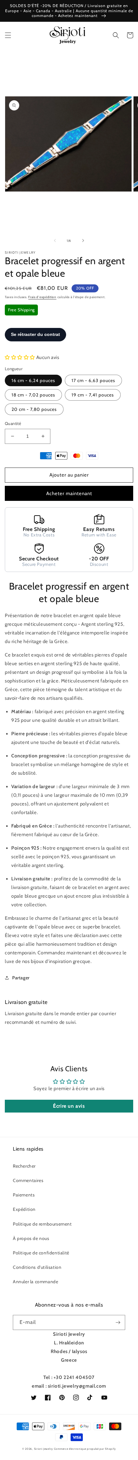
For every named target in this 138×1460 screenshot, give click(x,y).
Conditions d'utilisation (37, 1267)
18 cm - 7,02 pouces (33, 395)
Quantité (13, 423)
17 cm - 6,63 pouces (93, 380)
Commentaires (28, 1180)
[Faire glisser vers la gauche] (55, 240)
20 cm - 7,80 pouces (34, 409)
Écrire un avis (69, 1106)
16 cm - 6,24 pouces (33, 380)
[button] (8, 35)
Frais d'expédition (42, 297)
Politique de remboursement (42, 1224)
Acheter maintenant (69, 493)
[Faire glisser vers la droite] (83, 240)
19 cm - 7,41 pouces (93, 395)
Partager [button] (21, 978)
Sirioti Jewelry (43, 1448)
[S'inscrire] (118, 1322)
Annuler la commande (35, 1282)
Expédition (24, 1209)
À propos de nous (31, 1238)
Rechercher (24, 1166)
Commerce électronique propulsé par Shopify (85, 1448)
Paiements (24, 1195)
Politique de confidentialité (41, 1253)
